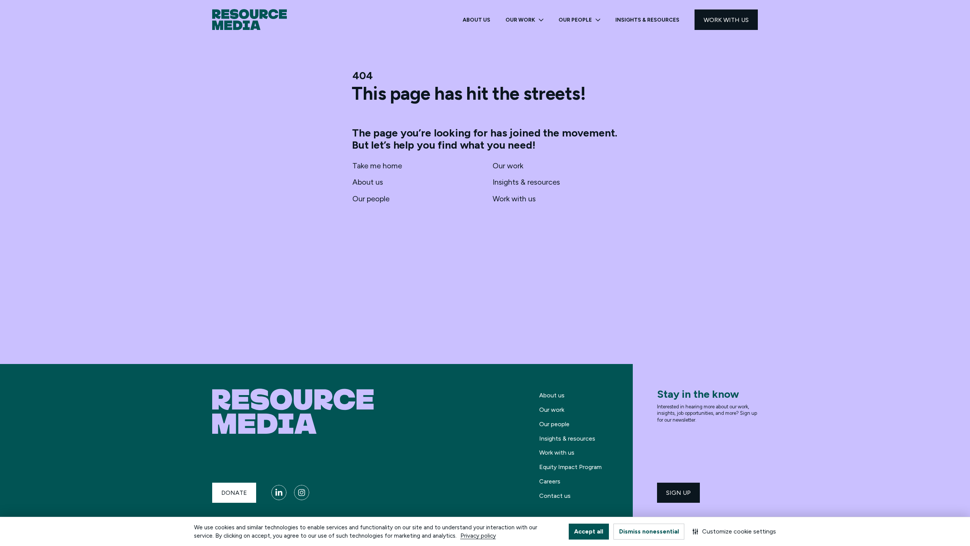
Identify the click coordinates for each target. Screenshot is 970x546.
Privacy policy (478, 535)
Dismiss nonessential (649, 531)
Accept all (588, 531)
